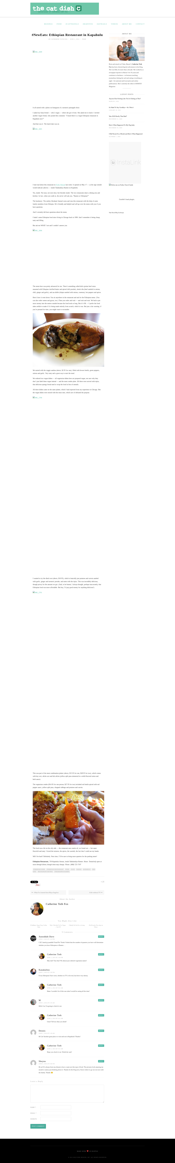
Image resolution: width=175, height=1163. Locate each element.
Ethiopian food (39, 869)
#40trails (102, 24)
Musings (48, 24)
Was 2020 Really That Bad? (118, 116)
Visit (116, 212)
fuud (73, 869)
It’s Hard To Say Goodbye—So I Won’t (121, 107)
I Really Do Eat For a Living (77, 925)
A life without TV (95, 892)
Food (59, 24)
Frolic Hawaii (60, 185)
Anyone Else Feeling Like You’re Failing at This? (125, 99)
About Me (127, 24)
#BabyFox (88, 24)
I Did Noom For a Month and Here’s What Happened (125, 134)
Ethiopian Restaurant (55, 869)
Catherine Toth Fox (59, 39)
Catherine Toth (54, 954)
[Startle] (121, 185)
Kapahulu (86, 869)
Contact (140, 24)
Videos (114, 24)
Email (33, 1113)
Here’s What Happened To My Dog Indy (122, 125)
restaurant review (45, 871)
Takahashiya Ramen (62, 871)
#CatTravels (72, 24)
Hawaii (79, 869)
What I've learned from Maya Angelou (46, 892)
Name (33, 1107)
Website (33, 1119)
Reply (101, 936)
